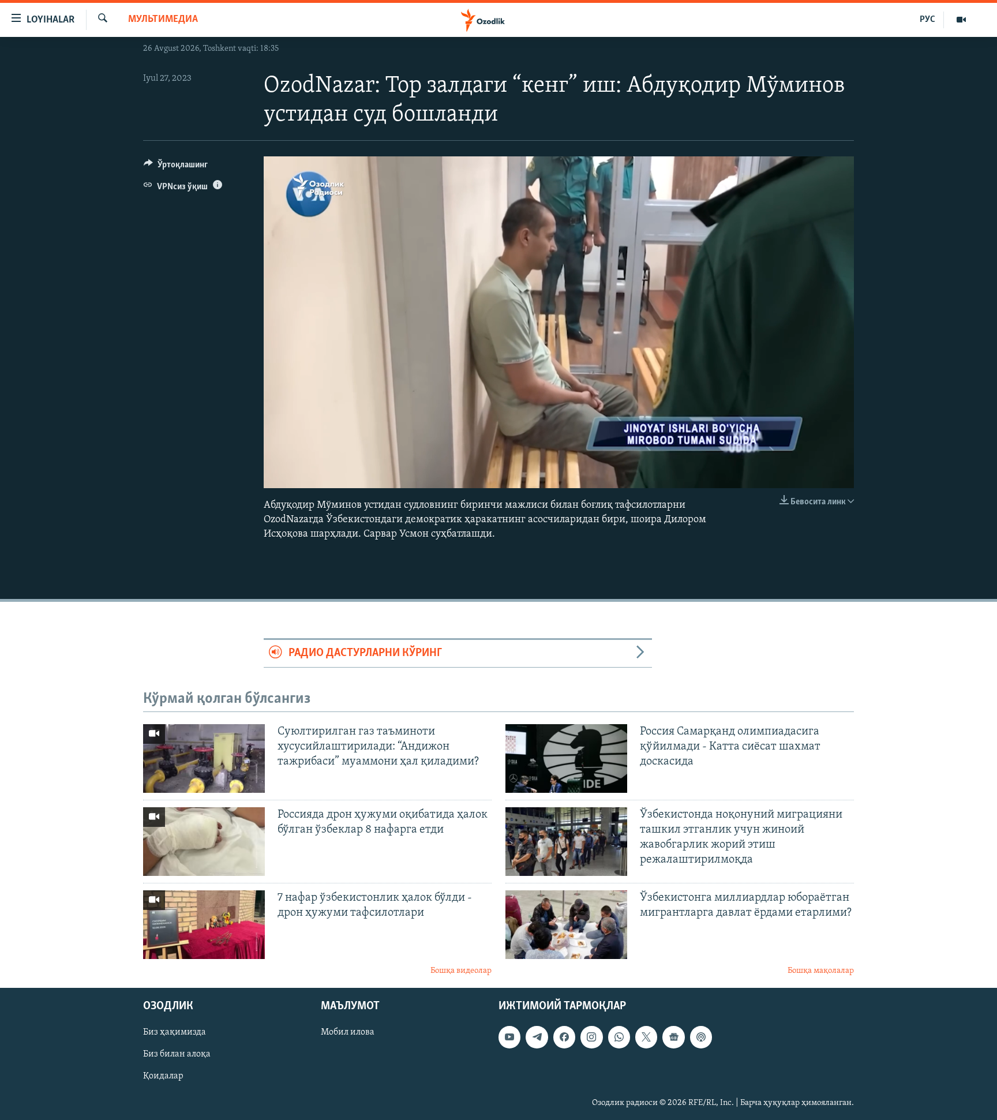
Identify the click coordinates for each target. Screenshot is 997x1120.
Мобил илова (347, 1032)
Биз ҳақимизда (174, 1032)
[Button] (176, 167)
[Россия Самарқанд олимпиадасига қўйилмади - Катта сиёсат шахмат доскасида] (566, 758)
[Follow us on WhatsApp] (619, 1037)
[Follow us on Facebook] (564, 1037)
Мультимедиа (163, 19)
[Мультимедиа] (961, 20)
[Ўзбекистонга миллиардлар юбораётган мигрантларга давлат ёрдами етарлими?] (566, 924)
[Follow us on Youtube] (509, 1037)
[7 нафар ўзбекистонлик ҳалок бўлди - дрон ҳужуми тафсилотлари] (204, 924)
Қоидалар (163, 1076)
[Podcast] (701, 1037)
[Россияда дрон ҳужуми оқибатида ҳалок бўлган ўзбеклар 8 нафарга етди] (204, 841)
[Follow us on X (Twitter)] (646, 1037)
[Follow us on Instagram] (591, 1037)
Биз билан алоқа (177, 1054)
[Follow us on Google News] (673, 1037)
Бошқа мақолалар (821, 971)
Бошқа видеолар (461, 971)
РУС (927, 19)
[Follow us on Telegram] (537, 1037)
